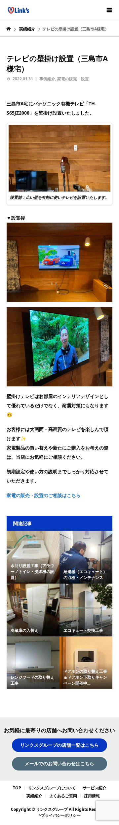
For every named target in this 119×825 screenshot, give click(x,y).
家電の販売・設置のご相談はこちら (44, 495)
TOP (17, 788)
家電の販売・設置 (73, 79)
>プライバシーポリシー (60, 815)
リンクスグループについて (52, 788)
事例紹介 (47, 79)
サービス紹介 (94, 788)
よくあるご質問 (63, 796)
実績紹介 (34, 796)
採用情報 (92, 796)
